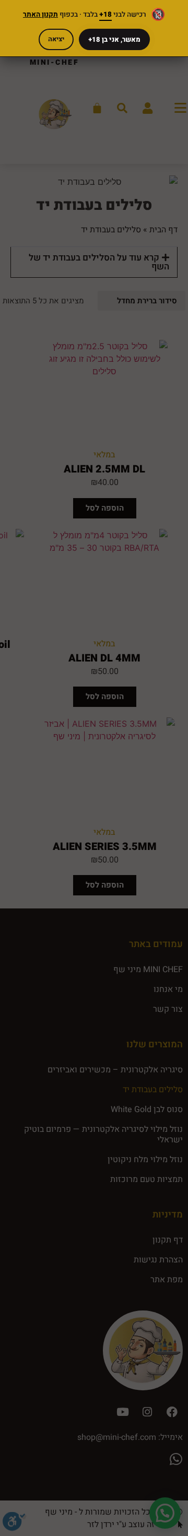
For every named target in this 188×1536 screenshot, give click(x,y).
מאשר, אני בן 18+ (114, 39)
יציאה (56, 39)
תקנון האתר (40, 14)
